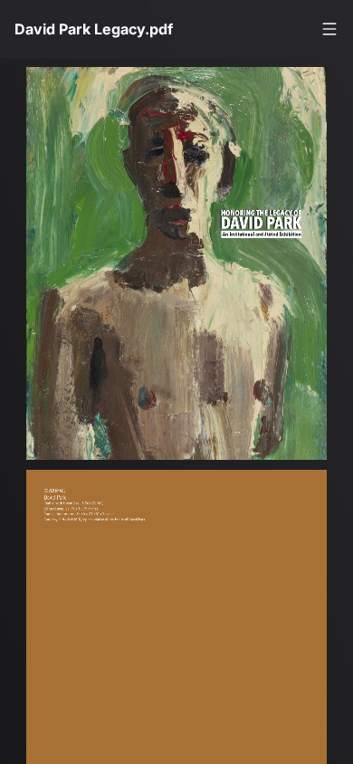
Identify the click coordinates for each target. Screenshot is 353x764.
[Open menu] (329, 28)
